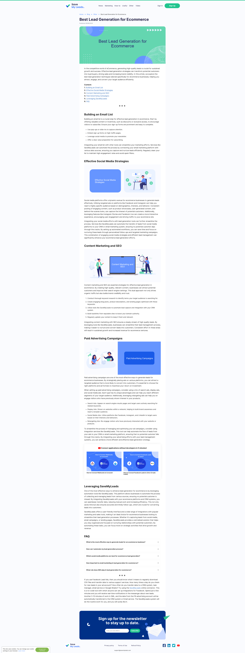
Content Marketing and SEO (97, 93)
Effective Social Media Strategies (99, 90)
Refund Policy (136, 645)
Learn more (21, 651)
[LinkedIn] (168, 645)
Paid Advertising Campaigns (97, 96)
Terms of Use (122, 645)
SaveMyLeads (135, 588)
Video (138, 6)
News (101, 6)
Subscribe (135, 631)
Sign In (160, 6)
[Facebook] (164, 645)
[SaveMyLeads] (75, 5)
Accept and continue (42, 649)
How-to (117, 6)
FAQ (87, 101)
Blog (88, 14)
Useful (124, 6)
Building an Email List (94, 87)
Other (131, 6)
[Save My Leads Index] (73, 645)
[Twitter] (173, 645)
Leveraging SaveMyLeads (96, 99)
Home (81, 14)
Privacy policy (109, 645)
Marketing (109, 6)
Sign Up (172, 6)
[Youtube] (178, 645)
